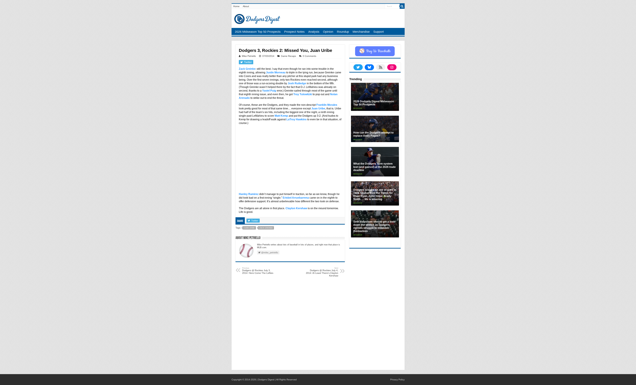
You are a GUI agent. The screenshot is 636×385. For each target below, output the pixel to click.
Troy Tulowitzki (302, 94)
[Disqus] (290, 324)
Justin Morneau (276, 72)
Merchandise (361, 31)
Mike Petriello (249, 56)
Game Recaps (288, 56)
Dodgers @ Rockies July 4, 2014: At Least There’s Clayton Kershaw (322, 272)
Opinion (328, 31)
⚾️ (375, 51)
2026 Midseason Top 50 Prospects (258, 31)
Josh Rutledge (297, 83)
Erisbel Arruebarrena (296, 197)
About (246, 6)
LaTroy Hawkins (296, 119)
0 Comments (309, 56)
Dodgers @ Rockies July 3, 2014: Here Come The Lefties (257, 270)
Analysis (313, 31)
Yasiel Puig (269, 90)
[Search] (402, 6)
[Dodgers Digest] (257, 18)
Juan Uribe (318, 108)
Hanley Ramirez (249, 194)
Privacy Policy (397, 379)
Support (378, 31)
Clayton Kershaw (296, 208)
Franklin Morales (326, 104)
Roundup (343, 31)
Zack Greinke (247, 68)
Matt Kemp (281, 115)
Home (236, 6)
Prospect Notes (294, 31)
